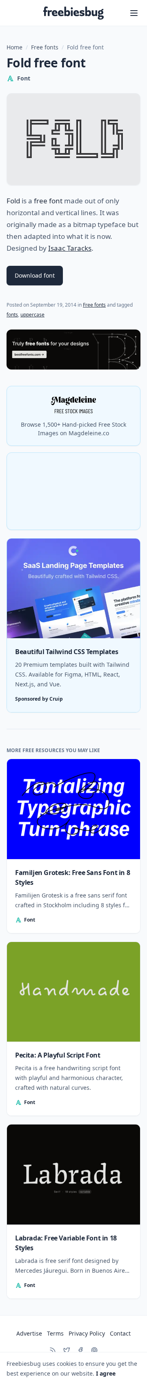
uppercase (32, 314)
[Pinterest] (94, 1350)
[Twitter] (67, 1350)
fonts (12, 314)
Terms (55, 1333)
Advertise (29, 1333)
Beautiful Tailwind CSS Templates (66, 651)
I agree (106, 1373)
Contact (120, 1333)
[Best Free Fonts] (73, 350)
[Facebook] (80, 1350)
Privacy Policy (87, 1333)
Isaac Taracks (69, 248)
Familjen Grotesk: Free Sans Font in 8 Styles (72, 877)
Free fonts (44, 47)
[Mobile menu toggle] (133, 13)
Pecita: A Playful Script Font (57, 1055)
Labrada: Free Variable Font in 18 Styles (66, 1243)
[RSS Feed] (53, 1350)
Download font (35, 275)
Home (14, 47)
